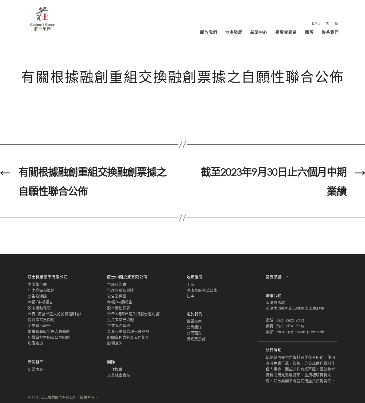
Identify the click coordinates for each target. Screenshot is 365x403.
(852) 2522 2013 (289, 320)
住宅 (190, 296)
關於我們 (208, 32)
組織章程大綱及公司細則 (49, 337)
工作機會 (114, 369)
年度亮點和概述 (41, 290)
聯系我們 (330, 32)
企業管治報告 (39, 325)
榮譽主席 (194, 321)
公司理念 (194, 333)
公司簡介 (194, 327)
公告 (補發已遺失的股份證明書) (54, 314)
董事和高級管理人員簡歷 (49, 331)
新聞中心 (258, 32)
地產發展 (233, 32)
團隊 (309, 32)
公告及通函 (37, 296)
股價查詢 (35, 343)
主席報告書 (37, 284)
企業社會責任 (118, 375)
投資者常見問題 (41, 319)
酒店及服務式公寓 (202, 290)
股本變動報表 (39, 308)
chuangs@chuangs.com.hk (299, 332)
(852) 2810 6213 (289, 326)
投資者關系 (286, 32)
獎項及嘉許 (196, 339)
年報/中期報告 (40, 302)
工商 (190, 284)
